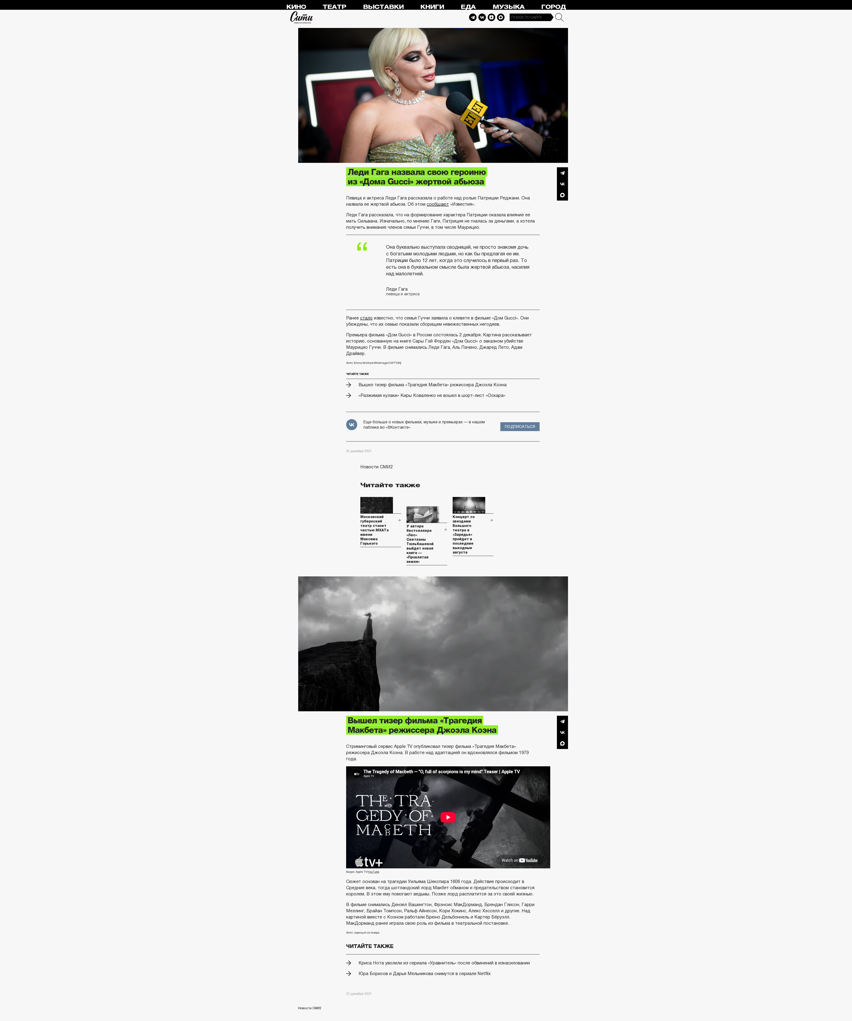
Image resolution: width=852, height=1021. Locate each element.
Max (501, 17)
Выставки (383, 7)
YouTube (373, 871)
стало (366, 317)
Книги (432, 7)
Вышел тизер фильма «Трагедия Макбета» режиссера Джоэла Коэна (433, 384)
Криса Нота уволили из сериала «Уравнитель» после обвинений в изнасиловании (444, 962)
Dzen (491, 17)
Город (553, 7)
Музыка (509, 7)
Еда (468, 7)
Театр (334, 7)
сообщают (438, 204)
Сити (301, 17)
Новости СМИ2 (376, 466)
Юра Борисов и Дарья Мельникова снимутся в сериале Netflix (425, 973)
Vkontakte (482, 17)
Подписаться (520, 426)
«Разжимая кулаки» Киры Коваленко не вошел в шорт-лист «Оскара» (432, 395)
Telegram (473, 17)
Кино (296, 7)
